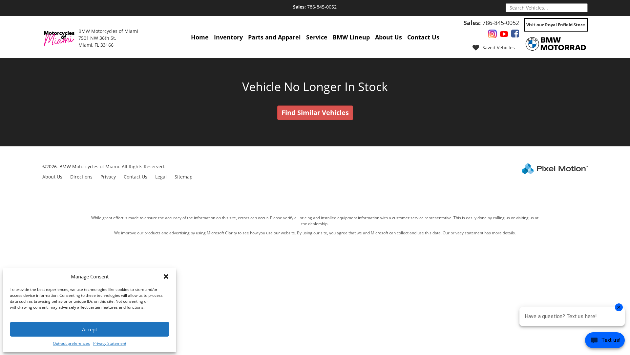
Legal (161, 177)
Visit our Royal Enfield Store (555, 25)
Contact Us (423, 37)
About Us (388, 37)
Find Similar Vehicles (315, 112)
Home (200, 37)
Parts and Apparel (274, 37)
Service (316, 37)
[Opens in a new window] (492, 35)
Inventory (228, 37)
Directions (81, 177)
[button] (166, 276)
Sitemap (184, 177)
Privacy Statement (109, 343)
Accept (89, 329)
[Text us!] (605, 341)
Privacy (108, 177)
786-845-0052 (315, 7)
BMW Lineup (351, 37)
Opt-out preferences (71, 343)
